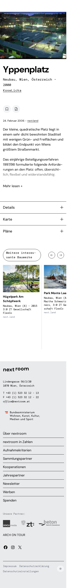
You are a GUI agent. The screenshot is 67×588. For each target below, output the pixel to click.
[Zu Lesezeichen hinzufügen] (7, 109)
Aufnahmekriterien (17, 450)
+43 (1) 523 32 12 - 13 (22, 393)
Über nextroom (14, 433)
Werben (9, 492)
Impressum (9, 566)
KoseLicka (12, 90)
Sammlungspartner (17, 458)
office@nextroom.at (16, 401)
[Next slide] (62, 35)
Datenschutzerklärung (34, 566)
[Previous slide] (4, 35)
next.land (32, 120)
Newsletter (11, 483)
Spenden (9, 500)
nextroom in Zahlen (18, 442)
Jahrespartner (14, 475)
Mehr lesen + (33, 176)
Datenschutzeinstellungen (21, 571)
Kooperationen (14, 467)
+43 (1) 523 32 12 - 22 (22, 397)
